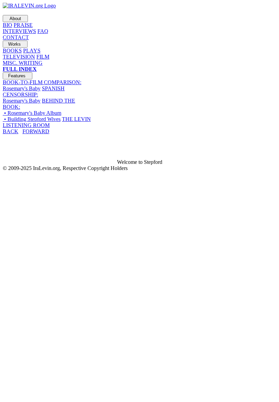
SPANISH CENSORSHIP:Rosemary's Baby (34, 95)
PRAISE (23, 25)
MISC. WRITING (23, 63)
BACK (10, 131)
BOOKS (12, 50)
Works (15, 44)
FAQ (42, 31)
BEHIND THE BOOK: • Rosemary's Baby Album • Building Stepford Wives (39, 110)
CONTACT (16, 37)
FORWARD (35, 131)
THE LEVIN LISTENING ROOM (47, 122)
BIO (7, 25)
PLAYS (31, 50)
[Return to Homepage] (29, 6)
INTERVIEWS (19, 31)
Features (17, 75)
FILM (42, 57)
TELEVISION (19, 57)
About (15, 18)
